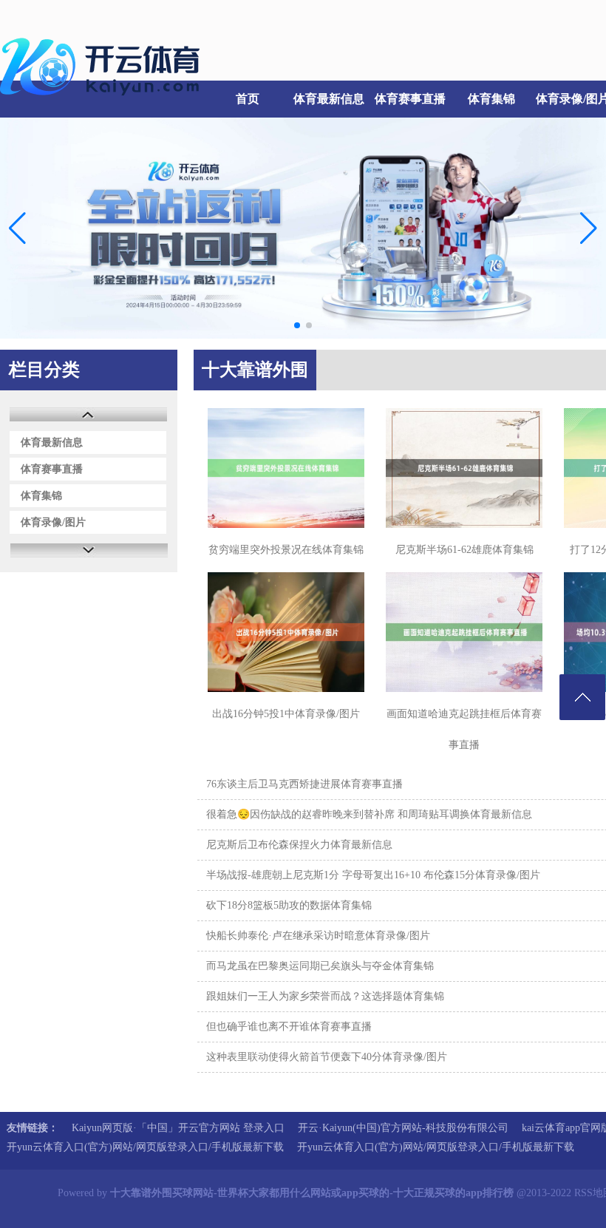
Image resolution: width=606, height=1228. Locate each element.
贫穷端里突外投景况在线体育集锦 (286, 549)
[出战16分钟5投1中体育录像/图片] (286, 632)
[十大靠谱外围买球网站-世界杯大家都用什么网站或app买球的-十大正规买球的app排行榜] (103, 103)
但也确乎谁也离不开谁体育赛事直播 (289, 1026)
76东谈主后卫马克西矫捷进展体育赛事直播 (304, 784)
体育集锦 (491, 98)
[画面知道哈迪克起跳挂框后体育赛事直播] (464, 632)
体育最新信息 (328, 98)
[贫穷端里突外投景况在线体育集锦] (286, 468)
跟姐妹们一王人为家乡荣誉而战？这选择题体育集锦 (325, 996)
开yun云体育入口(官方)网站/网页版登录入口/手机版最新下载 (145, 1147)
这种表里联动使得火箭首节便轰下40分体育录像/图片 (326, 1056)
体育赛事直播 (410, 98)
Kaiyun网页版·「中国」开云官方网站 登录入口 (178, 1127)
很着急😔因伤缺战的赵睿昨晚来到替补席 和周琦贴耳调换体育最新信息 (369, 814)
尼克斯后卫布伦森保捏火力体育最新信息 (299, 844)
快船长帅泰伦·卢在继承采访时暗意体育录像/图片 (318, 935)
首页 (247, 98)
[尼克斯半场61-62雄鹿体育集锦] (464, 468)
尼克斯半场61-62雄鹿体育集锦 (464, 549)
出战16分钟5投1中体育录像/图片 (286, 713)
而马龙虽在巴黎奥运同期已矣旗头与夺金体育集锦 (320, 965)
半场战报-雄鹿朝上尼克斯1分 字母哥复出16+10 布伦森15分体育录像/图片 (373, 875)
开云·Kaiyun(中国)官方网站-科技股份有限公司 (403, 1127)
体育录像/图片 (53, 522)
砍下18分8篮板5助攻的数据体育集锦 (289, 905)
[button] (589, 227)
